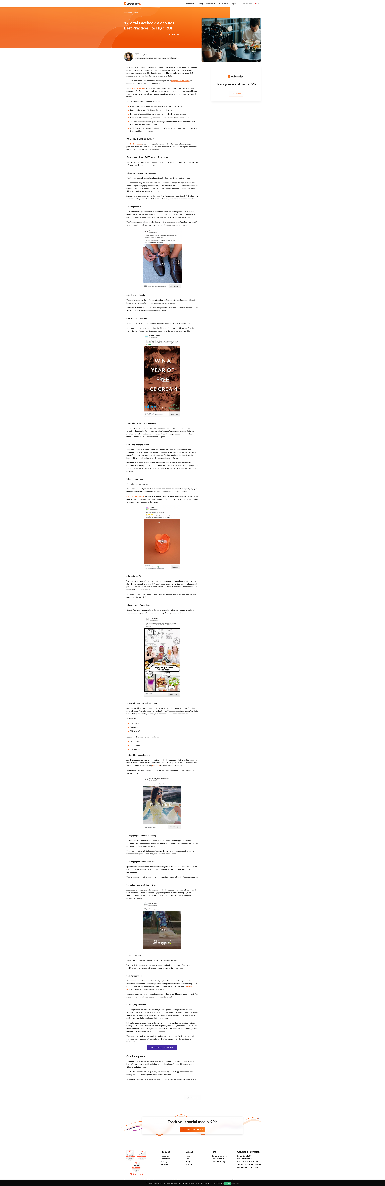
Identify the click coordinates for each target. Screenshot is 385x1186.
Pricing (200, 4)
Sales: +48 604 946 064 (247, 1161)
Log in (234, 4)
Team (188, 1156)
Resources (209, 4)
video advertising (138, 88)
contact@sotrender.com (248, 1167)
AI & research (223, 4)
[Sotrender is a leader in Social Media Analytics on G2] (131, 1156)
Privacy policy (218, 1158)
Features (165, 1156)
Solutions (189, 4)
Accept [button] (228, 1183)
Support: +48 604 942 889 (249, 1164)
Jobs (188, 1158)
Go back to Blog (132, 12)
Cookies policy (218, 1161)
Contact (190, 1164)
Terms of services (219, 1156)
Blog (188, 1161)
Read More (235, 1183)
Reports (164, 1164)
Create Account (246, 4)
